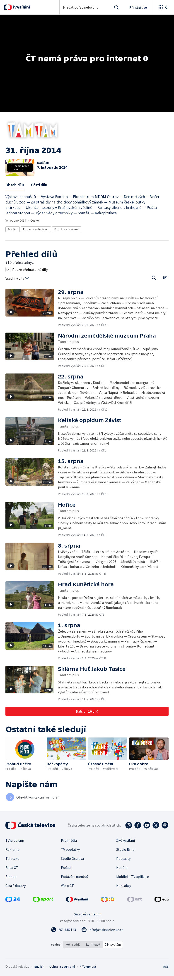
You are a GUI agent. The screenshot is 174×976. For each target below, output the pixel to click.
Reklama (12, 849)
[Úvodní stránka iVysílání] (21, 7)
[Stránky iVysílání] (77, 900)
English (39, 966)
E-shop (11, 876)
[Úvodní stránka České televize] (30, 825)
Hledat (116, 7)
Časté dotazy (15, 885)
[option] (73, 944)
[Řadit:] (165, 277)
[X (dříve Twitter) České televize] (156, 825)
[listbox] (93, 944)
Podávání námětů (74, 876)
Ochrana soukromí (62, 966)
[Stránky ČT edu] (162, 900)
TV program (14, 840)
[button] (31, 308)
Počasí (66, 867)
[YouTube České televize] (146, 825)
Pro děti (12, 229)
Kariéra (122, 867)
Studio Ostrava (72, 858)
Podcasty (123, 858)
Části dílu (39, 184)
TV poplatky (70, 849)
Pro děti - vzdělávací (35, 229)
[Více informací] (145, 59)
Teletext (12, 858)
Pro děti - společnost (66, 229)
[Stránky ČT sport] (43, 900)
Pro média (69, 840)
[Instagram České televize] (128, 825)
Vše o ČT (67, 885)
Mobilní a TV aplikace (132, 876)
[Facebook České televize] (137, 825)
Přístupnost (88, 966)
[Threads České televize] (165, 825)
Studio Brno (125, 849)
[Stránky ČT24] (12, 900)
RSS (166, 966)
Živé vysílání (125, 840)
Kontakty (123, 885)
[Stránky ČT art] (134, 900)
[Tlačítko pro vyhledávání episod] (154, 278)
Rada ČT (11, 867)
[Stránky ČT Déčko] (107, 900)
